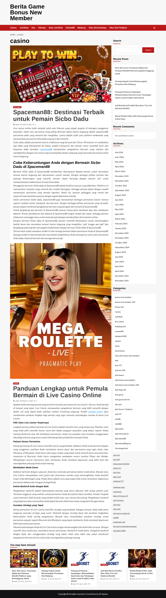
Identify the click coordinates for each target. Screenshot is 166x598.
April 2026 (119, 166)
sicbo (117, 346)
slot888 (118, 424)
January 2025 (120, 228)
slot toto (116, 472)
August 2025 (120, 195)
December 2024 (122, 233)
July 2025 (119, 200)
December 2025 (122, 176)
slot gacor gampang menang (125, 526)
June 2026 (119, 157)
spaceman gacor (122, 434)
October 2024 (121, 242)
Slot (33, 28)
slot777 (118, 414)
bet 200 (116, 459)
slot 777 (118, 365)
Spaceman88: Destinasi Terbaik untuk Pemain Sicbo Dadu (58, 115)
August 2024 (120, 252)
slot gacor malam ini (121, 513)
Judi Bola (24, 28)
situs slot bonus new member (127, 356)
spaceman (117, 491)
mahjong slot (120, 326)
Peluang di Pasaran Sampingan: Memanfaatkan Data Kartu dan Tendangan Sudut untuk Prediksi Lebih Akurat (133, 95)
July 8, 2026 (112, 579)
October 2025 (121, 185)
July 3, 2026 (141, 579)
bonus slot (119, 307)
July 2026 (119, 152)
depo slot (117, 477)
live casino (17, 107)
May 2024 (119, 266)
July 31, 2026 (24, 581)
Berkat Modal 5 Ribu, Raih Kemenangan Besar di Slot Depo (134, 117)
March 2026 (120, 171)
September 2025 (122, 190)
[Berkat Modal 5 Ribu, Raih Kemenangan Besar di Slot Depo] (142, 558)
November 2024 (122, 238)
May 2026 (119, 162)
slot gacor (119, 395)
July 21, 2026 (83, 584)
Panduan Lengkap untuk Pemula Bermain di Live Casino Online (60, 392)
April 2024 (119, 271)
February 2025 (121, 223)
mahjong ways (119, 487)
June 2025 (119, 204)
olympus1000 (120, 336)
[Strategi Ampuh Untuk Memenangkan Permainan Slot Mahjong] (53, 558)
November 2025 (122, 181)
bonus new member (123, 297)
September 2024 (122, 247)
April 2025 (119, 214)
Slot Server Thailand (123, 409)
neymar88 (119, 331)
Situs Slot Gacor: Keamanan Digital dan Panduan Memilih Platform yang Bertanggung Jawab (134, 71)
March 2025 (120, 219)
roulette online (95, 411)
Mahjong (82, 28)
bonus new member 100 (125, 302)
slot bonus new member (125, 380)
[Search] (154, 28)
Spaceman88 (120, 438)
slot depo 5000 (119, 530)
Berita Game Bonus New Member (27, 12)
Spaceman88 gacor (123, 443)
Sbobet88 (70, 28)
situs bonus (120, 351)
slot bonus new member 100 (127, 385)
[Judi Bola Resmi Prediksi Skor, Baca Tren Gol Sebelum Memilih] (112, 558)
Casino (13, 28)
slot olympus (118, 500)
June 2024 (119, 261)
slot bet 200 (120, 370)
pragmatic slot (119, 522)
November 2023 (122, 281)
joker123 (117, 468)
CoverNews (91, 594)
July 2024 (119, 257)
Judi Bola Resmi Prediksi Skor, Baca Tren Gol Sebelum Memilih (133, 106)
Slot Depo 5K (120, 390)
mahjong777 (118, 481)
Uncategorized (121, 448)
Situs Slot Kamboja (97, 28)
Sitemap (42, 28)
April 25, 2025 (27, 124)
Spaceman (119, 429)
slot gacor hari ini (122, 399)
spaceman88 (46, 149)
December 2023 (122, 276)
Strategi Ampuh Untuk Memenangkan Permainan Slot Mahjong (131, 82)
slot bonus (119, 375)
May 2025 (119, 209)
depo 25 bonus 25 (120, 496)
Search (117, 40)
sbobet (118, 341)
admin (17, 124)
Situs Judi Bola (56, 28)
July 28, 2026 (54, 579)
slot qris (118, 404)
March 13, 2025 (27, 401)
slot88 (117, 419)
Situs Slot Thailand (118, 28)
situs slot (117, 509)
